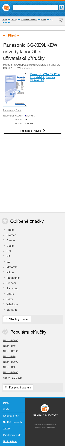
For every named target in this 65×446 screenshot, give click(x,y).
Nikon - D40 (9, 345)
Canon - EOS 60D (12, 377)
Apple (10, 229)
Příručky (13, 35)
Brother (11, 235)
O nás (6, 409)
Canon (10, 240)
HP (8, 256)
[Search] (61, 7)
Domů (18, 110)
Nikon (10, 272)
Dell (8, 251)
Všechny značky (18, 319)
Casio (10, 245)
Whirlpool (12, 304)
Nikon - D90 (9, 356)
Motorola (12, 267)
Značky (6, 428)
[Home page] (6, 7)
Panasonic (8, 110)
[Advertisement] (32, 175)
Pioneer (11, 283)
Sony (9, 299)
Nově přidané (10, 441)
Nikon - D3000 (10, 372)
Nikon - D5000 (10, 340)
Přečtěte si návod (31, 130)
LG (8, 261)
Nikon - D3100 (10, 351)
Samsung (12, 288)
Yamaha (11, 309)
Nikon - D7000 (10, 361)
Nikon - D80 (9, 367)
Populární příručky (12, 434)
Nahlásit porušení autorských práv (14, 422)
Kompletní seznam (19, 387)
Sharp (10, 293)
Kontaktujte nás (11, 415)
